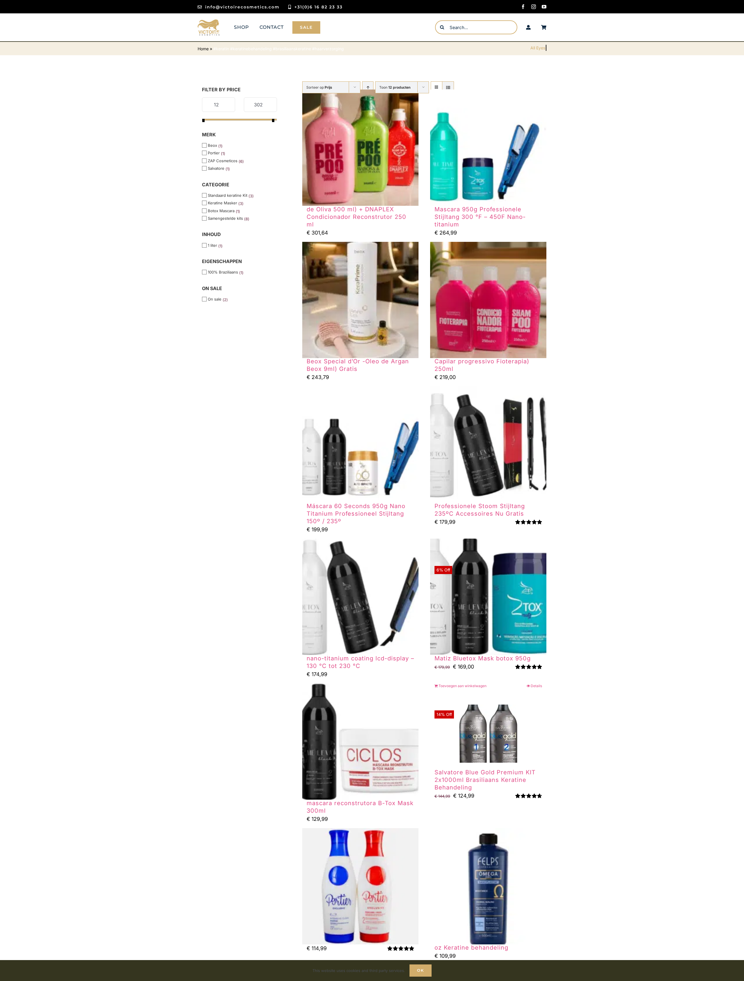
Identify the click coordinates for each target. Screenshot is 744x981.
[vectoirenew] (208, 22)
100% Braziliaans (223, 272)
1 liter (212, 245)
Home (203, 48)
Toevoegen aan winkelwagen (463, 686)
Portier (214, 153)
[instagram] (533, 6)
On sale (214, 299)
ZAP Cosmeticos (222, 160)
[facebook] (523, 6)
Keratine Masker (222, 203)
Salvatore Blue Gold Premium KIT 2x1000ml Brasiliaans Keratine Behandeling (485, 780)
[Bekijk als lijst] (448, 87)
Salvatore (216, 168)
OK (420, 970)
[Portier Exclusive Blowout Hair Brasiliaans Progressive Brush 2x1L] (360, 886)
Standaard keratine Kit (227, 195)
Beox (212, 145)
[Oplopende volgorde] (367, 87)
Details (536, 686)
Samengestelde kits (225, 218)
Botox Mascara (221, 210)
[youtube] (544, 6)
